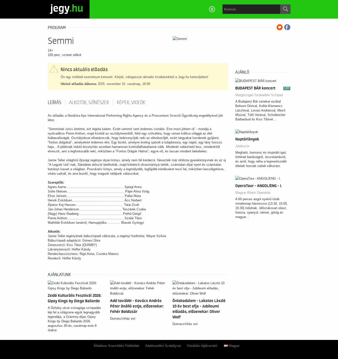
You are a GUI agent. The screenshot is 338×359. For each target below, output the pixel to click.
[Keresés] (285, 9)
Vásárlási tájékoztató (202, 346)
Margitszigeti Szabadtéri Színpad (259, 95)
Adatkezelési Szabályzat (163, 346)
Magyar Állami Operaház (253, 192)
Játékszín (242, 146)
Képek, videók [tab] (131, 102)
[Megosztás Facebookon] (287, 27)
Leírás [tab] (54, 102)
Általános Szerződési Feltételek (116, 346)
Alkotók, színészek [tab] (89, 102)
